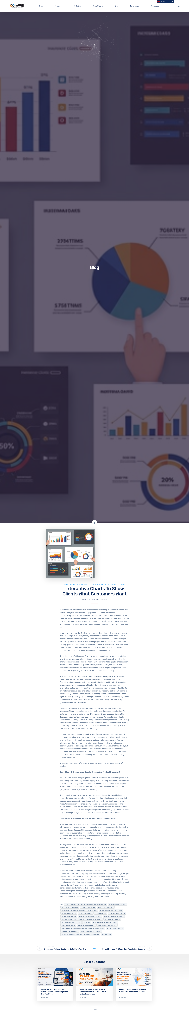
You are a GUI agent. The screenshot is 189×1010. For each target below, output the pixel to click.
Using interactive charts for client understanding (81, 934)
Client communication (70, 907)
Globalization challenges (114, 916)
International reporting (71, 922)
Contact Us (155, 6)
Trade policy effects (116, 928)
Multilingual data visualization (105, 922)
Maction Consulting (91, 599)
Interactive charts (113, 919)
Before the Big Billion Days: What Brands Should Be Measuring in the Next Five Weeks (54, 991)
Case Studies (98, 6)
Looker (123, 584)
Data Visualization (97, 584)
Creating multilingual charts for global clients (80, 910)
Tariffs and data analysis (107, 925)
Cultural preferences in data (112, 910)
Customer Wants (82, 584)
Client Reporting (69, 584)
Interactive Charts (111, 584)
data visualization (69, 916)
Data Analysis (101, 913)
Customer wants (86, 913)
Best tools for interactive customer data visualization (86, 904)
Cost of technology (106, 907)
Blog (116, 6)
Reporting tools (69, 925)
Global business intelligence (90, 916)
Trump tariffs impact (70, 931)
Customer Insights (69, 913)
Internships (134, 6)
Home (41, 6)
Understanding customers (91, 931)
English (162, 1)
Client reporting (89, 907)
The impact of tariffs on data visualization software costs (83, 928)
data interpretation (118, 913)
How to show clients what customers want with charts (82, 919)
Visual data (107, 934)
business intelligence (118, 904)
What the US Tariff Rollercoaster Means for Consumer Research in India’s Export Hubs (93, 991)
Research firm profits (86, 925)
